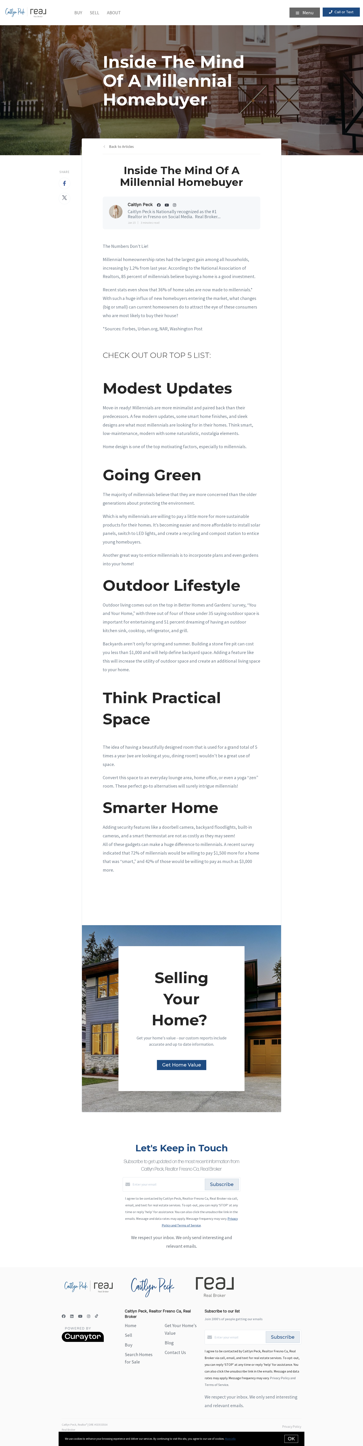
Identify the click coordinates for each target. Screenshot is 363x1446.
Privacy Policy (291, 1426)
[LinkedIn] (72, 1316)
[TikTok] (96, 1316)
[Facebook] (64, 1316)
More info (230, 1439)
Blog (169, 1343)
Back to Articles (121, 146)
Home (130, 1325)
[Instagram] (88, 1316)
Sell (94, 13)
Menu (308, 13)
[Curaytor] (83, 1341)
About (114, 13)
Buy (78, 13)
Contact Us (175, 1352)
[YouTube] (80, 1316)
